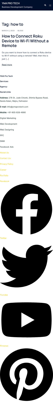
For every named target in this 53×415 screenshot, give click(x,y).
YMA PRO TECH (11, 3)
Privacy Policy (6, 164)
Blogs (20, 31)
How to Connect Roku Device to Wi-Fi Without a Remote (25, 40)
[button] (45, 5)
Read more (7, 64)
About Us (4, 152)
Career (3, 169)
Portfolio (4, 175)
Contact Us (5, 158)
